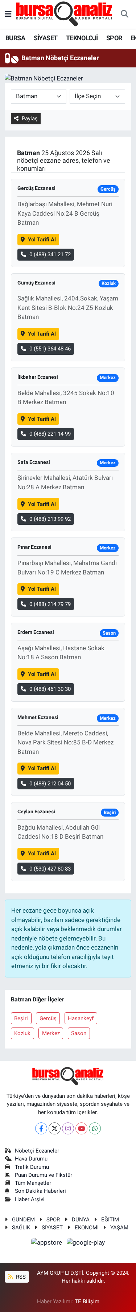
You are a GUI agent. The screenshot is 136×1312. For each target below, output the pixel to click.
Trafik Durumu (32, 1167)
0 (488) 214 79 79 (50, 604)
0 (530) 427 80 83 (50, 868)
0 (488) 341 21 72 (50, 254)
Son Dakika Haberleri (40, 1191)
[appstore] (47, 1243)
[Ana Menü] (8, 14)
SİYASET (46, 38)
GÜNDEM (23, 1219)
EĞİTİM (110, 1219)
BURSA (15, 38)
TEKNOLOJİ (82, 38)
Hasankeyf (81, 1018)
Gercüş (48, 1018)
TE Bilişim (87, 1301)
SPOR (114, 38)
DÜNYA (81, 1219)
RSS (20, 1277)
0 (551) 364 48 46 (50, 348)
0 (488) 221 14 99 (50, 434)
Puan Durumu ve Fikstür (43, 1175)
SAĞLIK (21, 1227)
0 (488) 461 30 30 (50, 689)
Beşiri (21, 1018)
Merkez (51, 1033)
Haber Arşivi (30, 1199)
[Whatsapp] (95, 1128)
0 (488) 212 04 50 (50, 783)
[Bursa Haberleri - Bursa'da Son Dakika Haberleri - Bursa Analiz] (65, 13)
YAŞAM (119, 1227)
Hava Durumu (31, 1158)
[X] (55, 1128)
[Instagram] (68, 1128)
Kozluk (22, 1033)
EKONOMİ (87, 1227)
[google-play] (86, 1243)
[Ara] (124, 14)
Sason (78, 1033)
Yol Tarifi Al (42, 239)
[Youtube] (81, 1128)
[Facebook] (41, 1128)
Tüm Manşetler (33, 1183)
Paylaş (30, 118)
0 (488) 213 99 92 (50, 519)
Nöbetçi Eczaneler (37, 1150)
